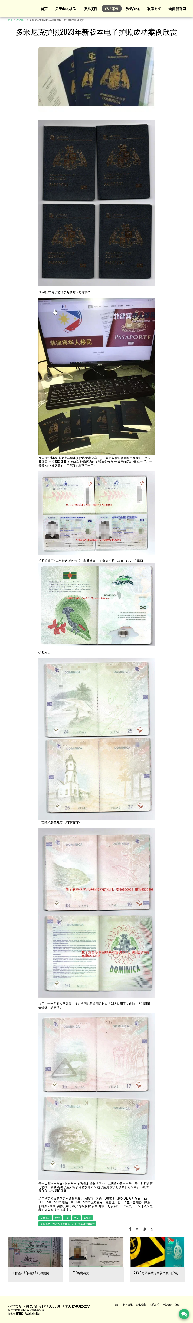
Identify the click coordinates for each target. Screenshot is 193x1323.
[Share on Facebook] (130, 1228)
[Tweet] (137, 1228)
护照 (57, 1218)
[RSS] (151, 1228)
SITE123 (19, 1313)
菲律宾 (87, 1218)
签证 (76, 1218)
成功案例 (21, 20)
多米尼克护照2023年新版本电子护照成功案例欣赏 (67, 1223)
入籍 (66, 1218)
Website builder (32, 1313)
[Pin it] (144, 1228)
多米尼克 (45, 1218)
